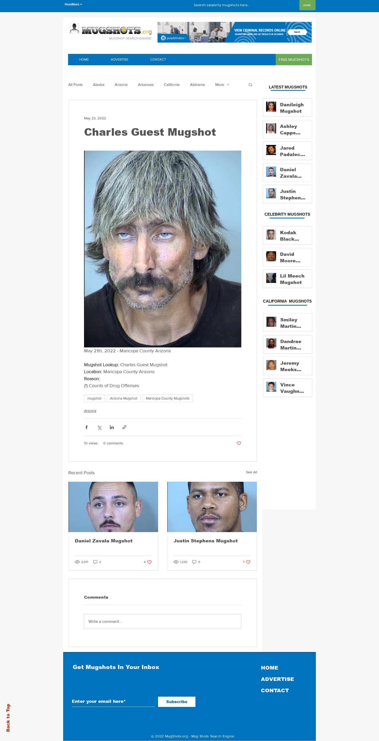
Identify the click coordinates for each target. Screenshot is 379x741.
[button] (250, 84)
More (219, 84)
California (172, 84)
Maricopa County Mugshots (168, 398)
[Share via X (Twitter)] (99, 427)
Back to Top (8, 718)
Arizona (121, 84)
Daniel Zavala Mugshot (104, 540)
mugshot (94, 398)
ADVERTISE (277, 679)
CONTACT (275, 690)
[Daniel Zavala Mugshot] (113, 507)
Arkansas (146, 84)
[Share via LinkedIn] (111, 427)
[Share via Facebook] (86, 427)
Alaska (98, 84)
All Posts (75, 84)
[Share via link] (124, 427)
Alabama (197, 84)
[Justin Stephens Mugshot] (212, 507)
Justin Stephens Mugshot (206, 540)
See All (251, 472)
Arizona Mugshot (123, 398)
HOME (269, 668)
